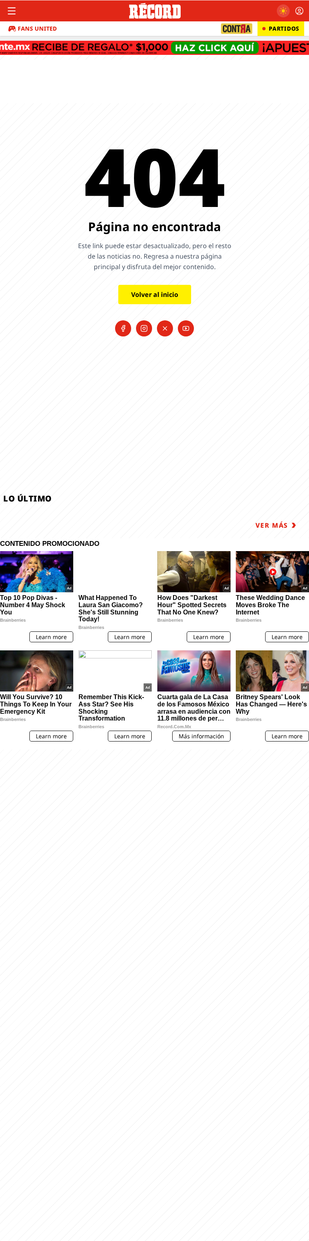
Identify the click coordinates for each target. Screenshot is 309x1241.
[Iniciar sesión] (299, 10)
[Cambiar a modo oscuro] (283, 10)
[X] (165, 328)
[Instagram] (144, 328)
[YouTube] (186, 328)
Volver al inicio (154, 294)
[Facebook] (123, 328)
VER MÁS (271, 525)
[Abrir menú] (11, 10)
